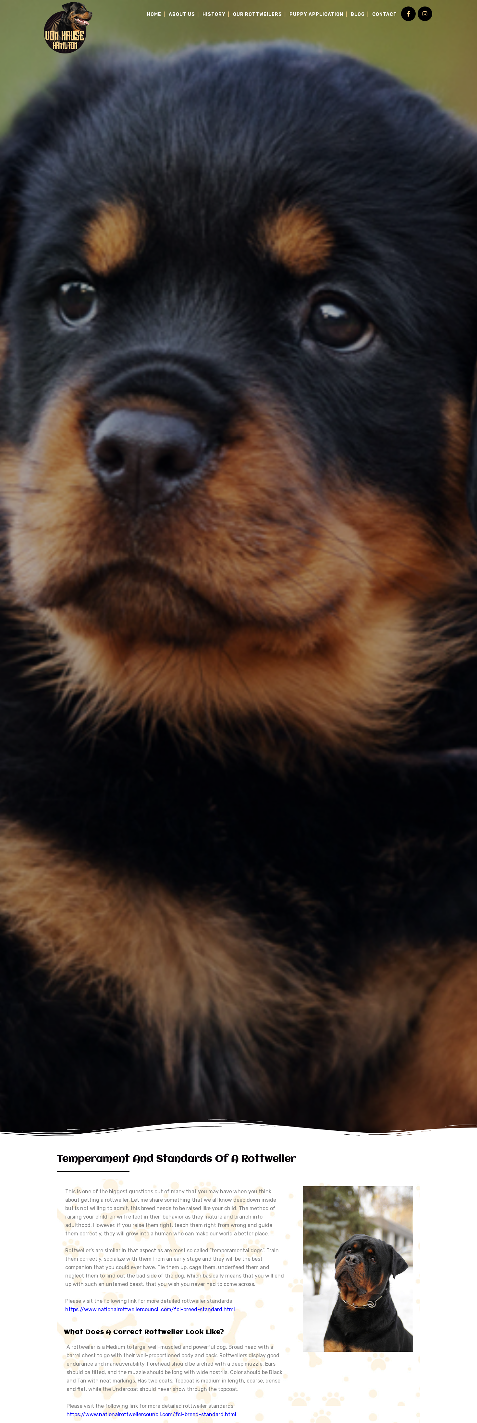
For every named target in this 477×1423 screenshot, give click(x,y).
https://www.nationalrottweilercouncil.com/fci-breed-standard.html (150, 1309)
